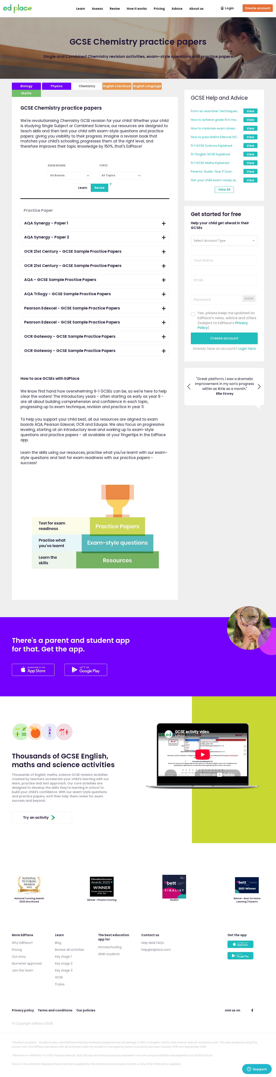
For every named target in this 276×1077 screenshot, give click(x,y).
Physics (57, 86)
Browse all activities (69, 950)
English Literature (117, 86)
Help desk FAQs (152, 943)
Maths (26, 93)
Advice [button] (177, 8)
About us (196, 8)
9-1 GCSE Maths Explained (210, 163)
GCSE (59, 977)
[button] (224, 240)
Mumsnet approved (27, 963)
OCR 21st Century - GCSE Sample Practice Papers (72, 251)
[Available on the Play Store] (245, 957)
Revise (99, 188)
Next (259, 386)
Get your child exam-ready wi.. (214, 180)
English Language (147, 86)
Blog (58, 943)
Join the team (22, 970)
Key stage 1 (63, 956)
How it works (137, 8)
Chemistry (87, 86)
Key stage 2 (63, 963)
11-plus (59, 984)
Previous (189, 386)
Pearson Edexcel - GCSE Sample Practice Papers (72, 308)
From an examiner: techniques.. (214, 111)
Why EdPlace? (22, 943)
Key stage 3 (63, 970)
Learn (80, 8)
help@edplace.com (156, 950)
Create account (257, 8)
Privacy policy (23, 1010)
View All (224, 189)
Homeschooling (110, 947)
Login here (247, 348)
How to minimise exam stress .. (214, 128)
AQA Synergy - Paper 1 (46, 223)
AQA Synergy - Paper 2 (46, 237)
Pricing (159, 8)
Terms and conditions (55, 1010)
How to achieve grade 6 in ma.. (214, 120)
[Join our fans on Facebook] (252, 1010)
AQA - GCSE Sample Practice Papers (60, 279)
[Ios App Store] (33, 674)
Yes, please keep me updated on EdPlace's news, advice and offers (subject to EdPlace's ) (227, 320)
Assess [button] (97, 8)
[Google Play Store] (85, 674)
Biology (26, 86)
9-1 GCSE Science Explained (211, 145)
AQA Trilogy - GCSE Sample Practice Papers (67, 293)
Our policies (85, 1010)
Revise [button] (115, 8)
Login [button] (229, 8)
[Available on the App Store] (245, 946)
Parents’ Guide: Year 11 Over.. (212, 171)
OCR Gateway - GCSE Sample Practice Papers (69, 336)
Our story (19, 956)
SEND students (109, 954)
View (250, 111)
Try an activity (36, 817)
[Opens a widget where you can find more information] (257, 1069)
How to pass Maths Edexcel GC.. (214, 137)
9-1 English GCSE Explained (210, 154)
